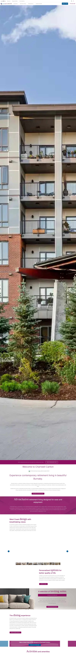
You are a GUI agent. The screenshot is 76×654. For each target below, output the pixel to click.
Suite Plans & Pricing (23, 3)
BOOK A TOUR (65, 3)
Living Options (15, 3)
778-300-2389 (72, 3)
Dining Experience (30, 3)
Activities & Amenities (39, 3)
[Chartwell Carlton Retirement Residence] (6, 3)
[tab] (18, 564)
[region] (38, 550)
